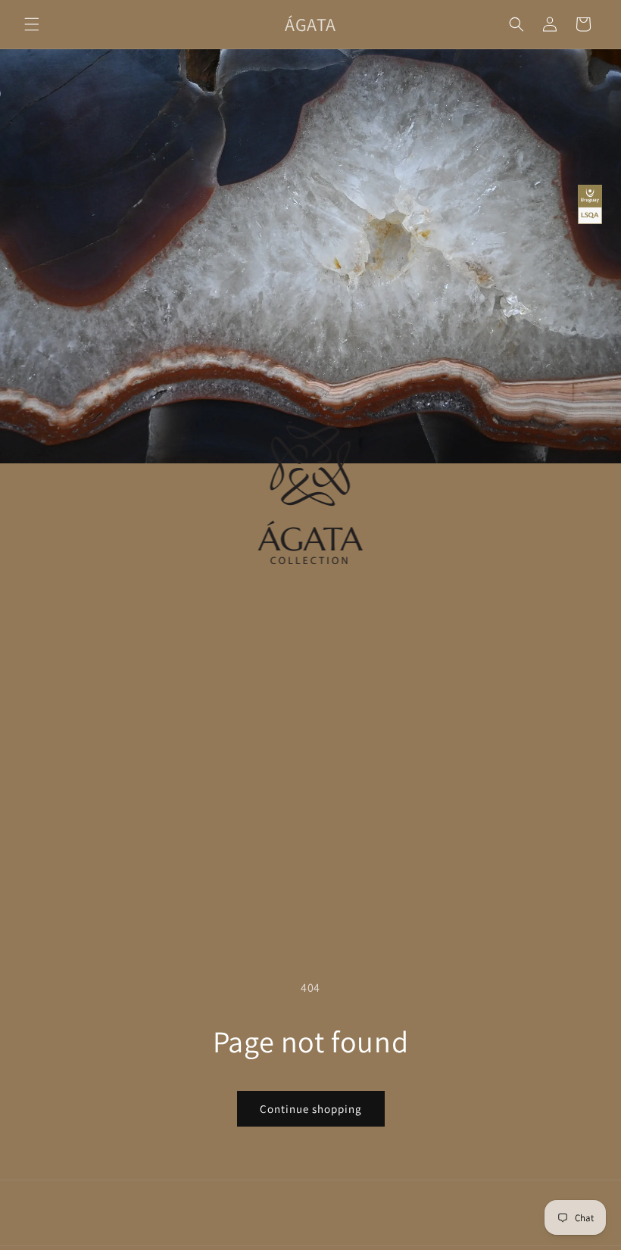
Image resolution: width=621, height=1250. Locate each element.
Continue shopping (311, 1109)
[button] (31, 24)
